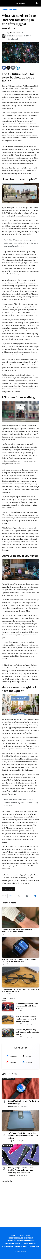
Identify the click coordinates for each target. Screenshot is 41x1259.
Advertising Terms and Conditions (20, 1241)
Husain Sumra (15, 33)
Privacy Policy (24, 1235)
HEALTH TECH (7, 1111)
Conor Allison (20, 1011)
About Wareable (29, 1244)
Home (4, 9)
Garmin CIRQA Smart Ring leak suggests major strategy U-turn (27, 1032)
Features (13, 9)
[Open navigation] (4, 3)
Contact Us (34, 1246)
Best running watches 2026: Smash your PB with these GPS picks (27, 1005)
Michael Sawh (12, 1106)
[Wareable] (20, 3)
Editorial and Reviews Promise (14, 1246)
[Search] (37, 3)
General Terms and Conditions (20, 1238)
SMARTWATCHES (8, 1079)
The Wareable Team (12, 1244)
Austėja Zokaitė (13, 1141)
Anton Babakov (13, 1175)
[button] (4, 68)
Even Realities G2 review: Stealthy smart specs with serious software (26, 1018)
